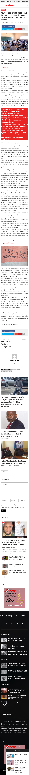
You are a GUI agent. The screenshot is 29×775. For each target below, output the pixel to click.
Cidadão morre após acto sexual (17, 702)
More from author (15, 369)
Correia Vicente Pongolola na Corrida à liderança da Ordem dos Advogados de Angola (13, 434)
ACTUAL (4, 522)
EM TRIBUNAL (9, 615)
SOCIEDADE (3, 9)
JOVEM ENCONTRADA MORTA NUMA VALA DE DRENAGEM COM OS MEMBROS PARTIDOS (17, 665)
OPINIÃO (10, 617)
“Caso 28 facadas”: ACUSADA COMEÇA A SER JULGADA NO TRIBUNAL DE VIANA (16, 690)
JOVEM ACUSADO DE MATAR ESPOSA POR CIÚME (20, 762)
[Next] (6, 577)
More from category (6, 371)
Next (6, 471)
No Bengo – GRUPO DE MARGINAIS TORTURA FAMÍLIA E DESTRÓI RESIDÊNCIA (17, 646)
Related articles (5, 369)
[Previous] (3, 577)
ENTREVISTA (3, 617)
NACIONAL (17, 617)
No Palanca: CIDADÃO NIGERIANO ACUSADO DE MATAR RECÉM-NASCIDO (17, 697)
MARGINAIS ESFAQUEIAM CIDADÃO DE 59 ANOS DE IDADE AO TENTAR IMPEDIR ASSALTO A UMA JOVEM (17, 653)
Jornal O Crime (4, 22)
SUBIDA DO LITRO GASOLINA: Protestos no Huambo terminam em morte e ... (6, 344)
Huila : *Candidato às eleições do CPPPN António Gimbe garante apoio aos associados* (13, 463)
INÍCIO (1, 615)
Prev (3, 471)
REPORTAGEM (25, 617)
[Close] (7, 750)
